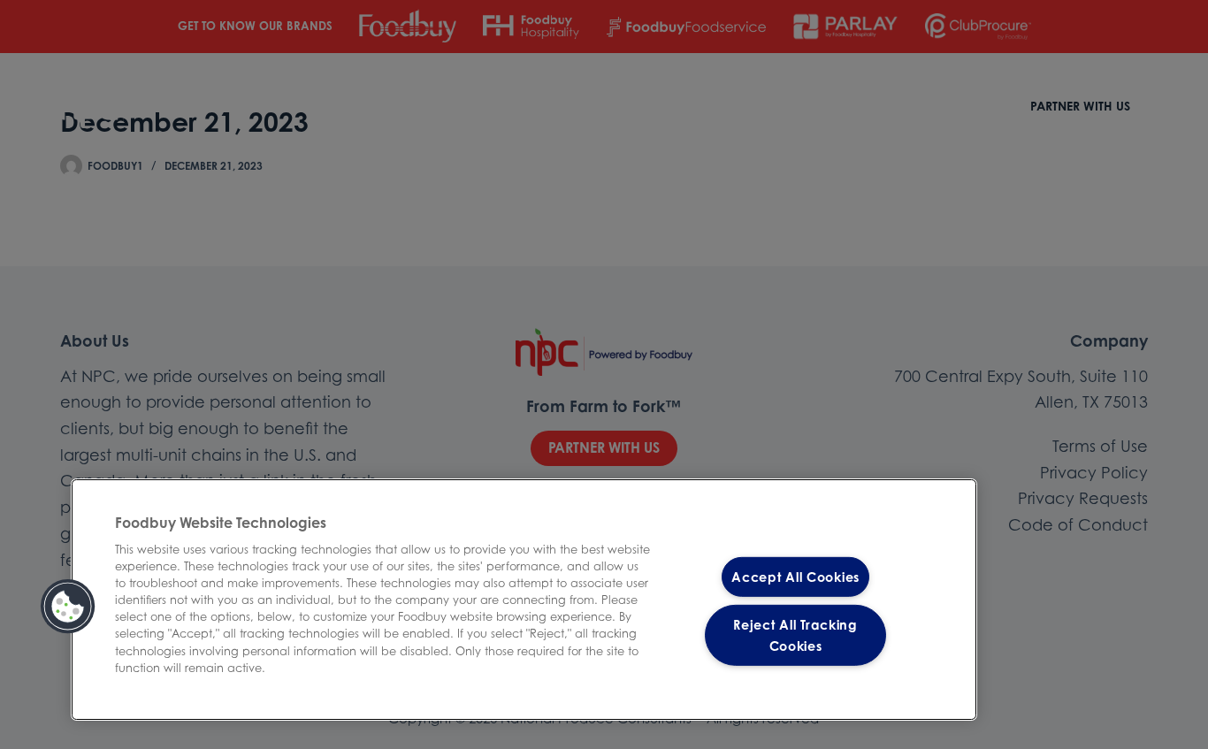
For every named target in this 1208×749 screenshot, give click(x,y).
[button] (68, 606)
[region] (524, 599)
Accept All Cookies (795, 577)
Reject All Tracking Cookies (795, 635)
